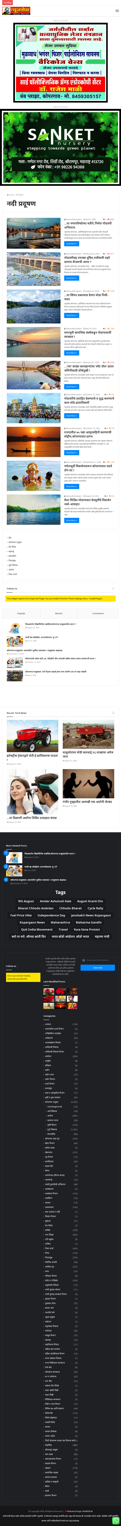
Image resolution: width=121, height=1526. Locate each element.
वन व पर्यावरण (50, 1376)
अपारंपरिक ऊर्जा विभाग (54, 1028)
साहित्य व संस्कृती (51, 1481)
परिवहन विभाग (51, 1275)
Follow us (11, 966)
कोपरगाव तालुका (15, 542)
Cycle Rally (95, 908)
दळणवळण (49, 1207)
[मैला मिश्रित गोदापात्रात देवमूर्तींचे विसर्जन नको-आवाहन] (33, 510)
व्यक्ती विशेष (50, 1422)
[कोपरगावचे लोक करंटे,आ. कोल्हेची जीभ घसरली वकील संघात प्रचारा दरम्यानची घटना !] (15, 662)
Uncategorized (54, 1106)
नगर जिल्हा (49, 1234)
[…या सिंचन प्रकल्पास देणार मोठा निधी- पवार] (33, 306)
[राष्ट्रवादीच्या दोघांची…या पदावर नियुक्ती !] (48, 999)
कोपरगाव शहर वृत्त (52, 1138)
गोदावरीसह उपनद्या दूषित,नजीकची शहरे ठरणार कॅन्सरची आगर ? (87, 260)
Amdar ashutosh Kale (55, 901)
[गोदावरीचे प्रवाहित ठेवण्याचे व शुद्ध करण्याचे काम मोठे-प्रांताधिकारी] (33, 408)
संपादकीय (12, 556)
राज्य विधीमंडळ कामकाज (55, 1362)
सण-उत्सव (49, 1454)
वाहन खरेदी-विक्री (51, 1390)
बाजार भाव (49, 1307)
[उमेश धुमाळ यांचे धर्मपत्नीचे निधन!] (60, 1006)
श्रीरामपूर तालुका (51, 1449)
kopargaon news (32, 922)
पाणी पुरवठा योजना (52, 1289)
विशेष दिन (49, 1413)
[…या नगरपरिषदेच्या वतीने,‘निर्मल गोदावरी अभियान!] (33, 233)
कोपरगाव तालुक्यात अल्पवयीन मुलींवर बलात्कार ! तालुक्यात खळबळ (34, 650)
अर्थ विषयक (52, 1111)
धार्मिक (47, 1230)
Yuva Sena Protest (87, 929)
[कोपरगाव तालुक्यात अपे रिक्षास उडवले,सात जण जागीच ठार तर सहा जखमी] (15, 675)
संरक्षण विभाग (50, 1463)
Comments (98, 613)
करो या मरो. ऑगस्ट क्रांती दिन (29, 937)
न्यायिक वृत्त (49, 1266)
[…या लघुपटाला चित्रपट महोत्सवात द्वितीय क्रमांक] (60, 991)
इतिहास (48, 1065)
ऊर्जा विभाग (49, 1083)
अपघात (48, 1024)
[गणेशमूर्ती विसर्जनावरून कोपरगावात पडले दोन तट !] (33, 476)
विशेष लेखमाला (51, 1417)
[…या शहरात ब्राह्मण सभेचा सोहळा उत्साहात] (48, 991)
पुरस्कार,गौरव (50, 1303)
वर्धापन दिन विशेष (52, 1385)
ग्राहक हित (49, 1166)
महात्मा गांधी (102, 937)
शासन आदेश (50, 1436)
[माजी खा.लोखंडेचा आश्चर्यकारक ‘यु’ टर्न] (15, 641)
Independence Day (51, 915)
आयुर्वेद (48, 1060)
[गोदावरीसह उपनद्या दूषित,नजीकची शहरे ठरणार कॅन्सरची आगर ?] (33, 269)
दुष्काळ (48, 1221)
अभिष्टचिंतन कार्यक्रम (53, 1033)
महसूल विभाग (50, 1335)
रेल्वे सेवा (48, 1367)
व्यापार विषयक (51, 1431)
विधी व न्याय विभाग (52, 1403)
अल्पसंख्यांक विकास (53, 1042)
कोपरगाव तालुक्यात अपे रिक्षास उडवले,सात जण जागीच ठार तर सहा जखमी (55, 671)
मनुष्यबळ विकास (51, 1326)
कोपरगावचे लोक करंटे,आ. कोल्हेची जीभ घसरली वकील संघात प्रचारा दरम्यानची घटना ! (60, 658)
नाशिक (48, 1243)
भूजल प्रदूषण (50, 1317)
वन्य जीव (48, 1381)
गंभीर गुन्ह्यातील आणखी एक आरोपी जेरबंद (87, 802)
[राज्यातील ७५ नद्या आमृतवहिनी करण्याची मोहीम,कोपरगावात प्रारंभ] (33, 442)
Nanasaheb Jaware (74, 219)
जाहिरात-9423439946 (60, 21)
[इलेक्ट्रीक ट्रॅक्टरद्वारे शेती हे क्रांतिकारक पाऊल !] (32, 736)
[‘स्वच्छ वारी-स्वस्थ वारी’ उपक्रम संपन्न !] (60, 999)
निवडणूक (12, 560)
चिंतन (47, 1170)
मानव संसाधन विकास (53, 1358)
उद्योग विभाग (50, 1079)
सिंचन (47, 1486)
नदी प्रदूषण (49, 1239)
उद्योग (47, 1070)
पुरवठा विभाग (50, 1298)
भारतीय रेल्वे (50, 1312)
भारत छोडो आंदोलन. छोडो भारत (70, 937)
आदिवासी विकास (51, 1047)
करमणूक (48, 1088)
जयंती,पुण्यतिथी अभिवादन (55, 1184)
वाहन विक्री (49, 1394)
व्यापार (47, 1426)
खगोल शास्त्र (50, 1147)
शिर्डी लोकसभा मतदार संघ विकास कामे (60, 1440)
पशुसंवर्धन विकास (52, 1285)
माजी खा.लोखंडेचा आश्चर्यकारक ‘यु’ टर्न (41, 637)
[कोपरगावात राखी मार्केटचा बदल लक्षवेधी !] (72, 1006)
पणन (47, 1271)
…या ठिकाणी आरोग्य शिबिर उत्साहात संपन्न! (32, 818)
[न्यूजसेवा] (16, 11)
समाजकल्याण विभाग (53, 1458)
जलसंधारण (49, 1188)
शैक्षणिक (48, 1445)
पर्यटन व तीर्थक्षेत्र (51, 1280)
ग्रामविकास (49, 1161)
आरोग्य (11, 569)
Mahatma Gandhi (89, 922)
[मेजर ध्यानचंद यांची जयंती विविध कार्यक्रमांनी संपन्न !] (72, 999)
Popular (21, 613)
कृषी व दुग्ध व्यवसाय (52, 1097)
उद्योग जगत (49, 1074)
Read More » (71, 243)
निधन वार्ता (13, 574)
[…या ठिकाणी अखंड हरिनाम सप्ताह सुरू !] (48, 1006)
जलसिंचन (48, 1198)
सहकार (48, 1468)
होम (10, 537)
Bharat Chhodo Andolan (35, 908)
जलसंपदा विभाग (51, 1193)
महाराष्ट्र (11, 551)
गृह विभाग (49, 1156)
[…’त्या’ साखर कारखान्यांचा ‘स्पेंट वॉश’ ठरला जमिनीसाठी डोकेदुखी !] (33, 375)
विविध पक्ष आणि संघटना (54, 1408)
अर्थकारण (49, 1038)
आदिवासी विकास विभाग (54, 1051)
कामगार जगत (52, 1120)
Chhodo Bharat (70, 908)
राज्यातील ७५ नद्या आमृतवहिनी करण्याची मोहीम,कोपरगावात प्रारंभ (87, 434)
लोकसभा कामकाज (52, 1371)
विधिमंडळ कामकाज (52, 1399)
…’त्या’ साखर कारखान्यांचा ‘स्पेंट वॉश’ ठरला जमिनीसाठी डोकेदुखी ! (89, 368)
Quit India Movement (37, 929)
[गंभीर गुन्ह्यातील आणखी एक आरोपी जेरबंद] (88, 783)
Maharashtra (60, 922)
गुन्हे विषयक (13, 565)
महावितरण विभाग (52, 1344)
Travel (63, 929)
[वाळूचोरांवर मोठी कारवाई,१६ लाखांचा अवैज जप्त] (88, 734)
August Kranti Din (90, 901)
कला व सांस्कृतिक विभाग (54, 1092)
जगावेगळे (48, 1179)
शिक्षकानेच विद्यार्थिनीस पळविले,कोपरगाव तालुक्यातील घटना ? (50, 624)
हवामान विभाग (51, 1495)
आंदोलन (48, 1056)
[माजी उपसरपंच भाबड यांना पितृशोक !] (72, 991)
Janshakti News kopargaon (91, 915)
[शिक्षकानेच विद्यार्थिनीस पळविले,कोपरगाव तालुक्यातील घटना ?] (15, 628)
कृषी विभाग (52, 1124)
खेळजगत (48, 1152)
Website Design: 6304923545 (80, 1511)
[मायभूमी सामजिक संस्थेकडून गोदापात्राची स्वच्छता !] (33, 342)
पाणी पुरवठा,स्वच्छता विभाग (56, 1294)
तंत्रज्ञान (48, 1202)
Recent (58, 613)
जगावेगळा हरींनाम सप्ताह (54, 1175)
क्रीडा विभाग (50, 1143)
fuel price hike (21, 915)
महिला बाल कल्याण (52, 1349)
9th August (26, 901)
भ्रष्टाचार (48, 1321)
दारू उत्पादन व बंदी (52, 1211)
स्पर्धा (47, 1490)
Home (11, 194)
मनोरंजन (48, 1330)
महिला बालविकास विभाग (54, 1353)
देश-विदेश (12, 546)
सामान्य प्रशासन (51, 1477)
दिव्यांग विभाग (50, 1216)
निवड (47, 1253)
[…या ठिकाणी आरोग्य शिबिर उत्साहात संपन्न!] (32, 791)
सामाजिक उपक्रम (51, 1472)
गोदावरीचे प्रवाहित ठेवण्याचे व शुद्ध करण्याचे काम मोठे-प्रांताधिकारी (89, 401)
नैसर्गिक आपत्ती (51, 1262)
